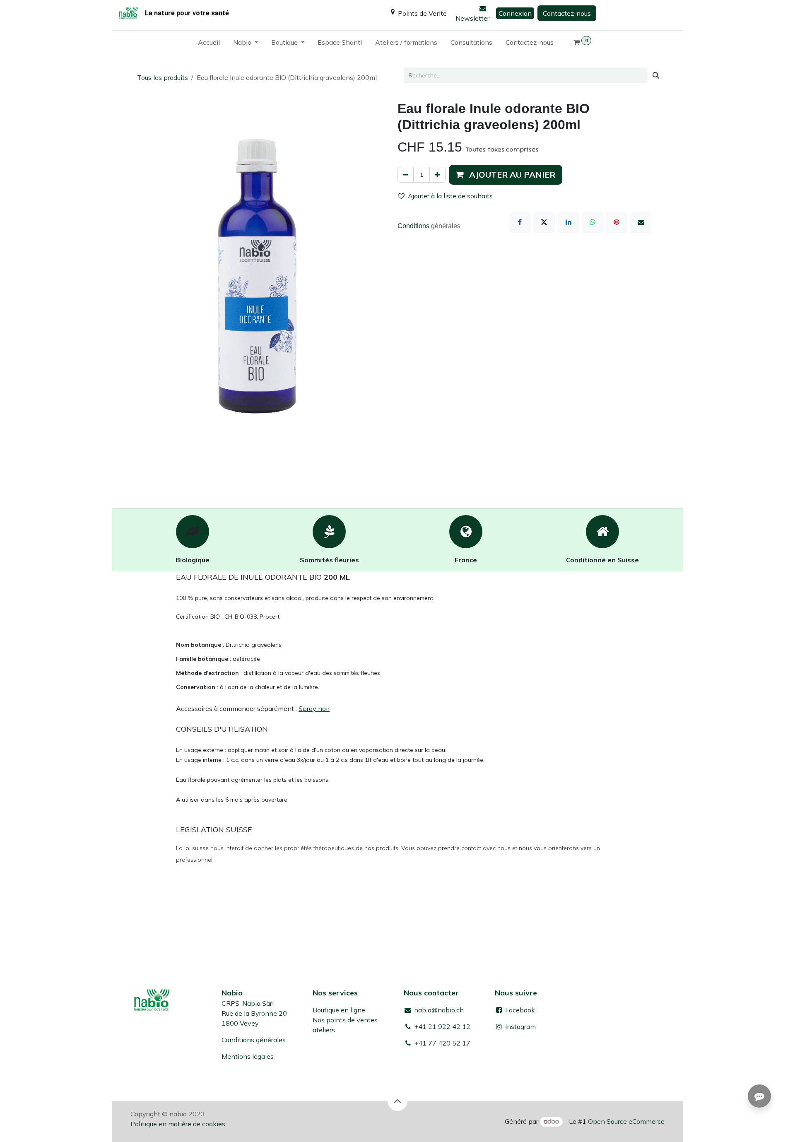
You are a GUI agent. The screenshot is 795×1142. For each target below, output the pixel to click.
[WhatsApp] (592, 222)
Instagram (520, 1026)
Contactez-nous (567, 13)
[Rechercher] (656, 75)
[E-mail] (641, 222)
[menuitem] (208, 44)
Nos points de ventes (345, 1020)
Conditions (414, 225)
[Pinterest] (616, 222)
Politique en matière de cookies (177, 1124)
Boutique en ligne (339, 1010)
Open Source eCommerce (626, 1121)
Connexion (515, 13)
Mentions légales (248, 1056)
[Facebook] (520, 222)
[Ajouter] (437, 175)
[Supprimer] (406, 175)
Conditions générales (254, 1040)
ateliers (324, 1030)
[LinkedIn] (568, 222)
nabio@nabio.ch (438, 1010)
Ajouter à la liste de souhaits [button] (450, 196)
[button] (505, 175)
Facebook (519, 1010)
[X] (544, 222)
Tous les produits (162, 77)
